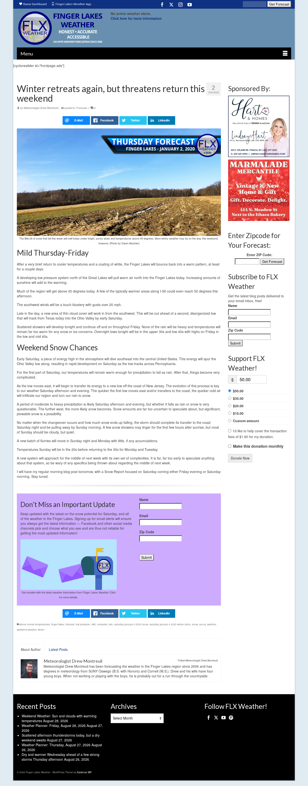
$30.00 (238, 398)
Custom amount (246, 420)
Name (143, 499)
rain (111, 624)
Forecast (82, 108)
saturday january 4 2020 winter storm (170, 624)
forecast (69, 624)
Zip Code (146, 531)
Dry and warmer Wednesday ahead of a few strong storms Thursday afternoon (60, 757)
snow (195, 624)
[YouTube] (189, 4)
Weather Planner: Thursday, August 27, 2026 (56, 744)
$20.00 (238, 405)
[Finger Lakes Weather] (60, 28)
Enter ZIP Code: (259, 254)
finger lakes (57, 624)
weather (211, 624)
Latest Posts (58, 649)
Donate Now (240, 458)
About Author (31, 649)
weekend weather (26, 629)
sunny (202, 624)
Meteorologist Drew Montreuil (41, 108)
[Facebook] (162, 4)
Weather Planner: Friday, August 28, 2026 (54, 725)
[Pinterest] (231, 717)
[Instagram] (180, 4)
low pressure (83, 624)
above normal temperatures (34, 624)
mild (93, 624)
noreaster (102, 624)
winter (41, 629)
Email (143, 515)
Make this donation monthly (258, 446)
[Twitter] (171, 4)
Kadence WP (84, 772)
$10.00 (238, 413)
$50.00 (238, 390)
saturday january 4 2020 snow (131, 624)
